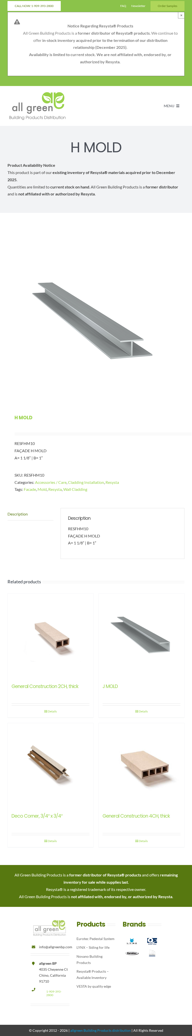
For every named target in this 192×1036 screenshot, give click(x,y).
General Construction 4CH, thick (136, 816)
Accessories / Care (50, 482)
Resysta (112, 482)
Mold (42, 489)
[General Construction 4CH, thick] (141, 765)
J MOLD (110, 686)
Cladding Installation (86, 482)
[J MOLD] (141, 636)
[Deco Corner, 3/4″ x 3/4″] (50, 765)
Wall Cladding (75, 489)
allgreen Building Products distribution (100, 1030)
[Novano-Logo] (152, 949)
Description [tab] (18, 514)
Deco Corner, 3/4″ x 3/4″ (37, 816)
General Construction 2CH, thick (45, 686)
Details (52, 711)
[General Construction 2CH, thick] (50, 636)
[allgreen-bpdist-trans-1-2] (38, 92)
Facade (30, 489)
